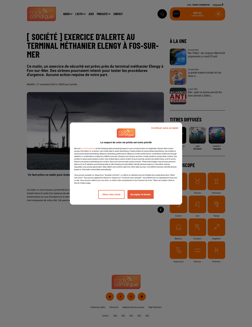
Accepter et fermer (140, 194)
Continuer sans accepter (164, 128)
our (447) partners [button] (88, 148)
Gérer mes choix (111, 194)
